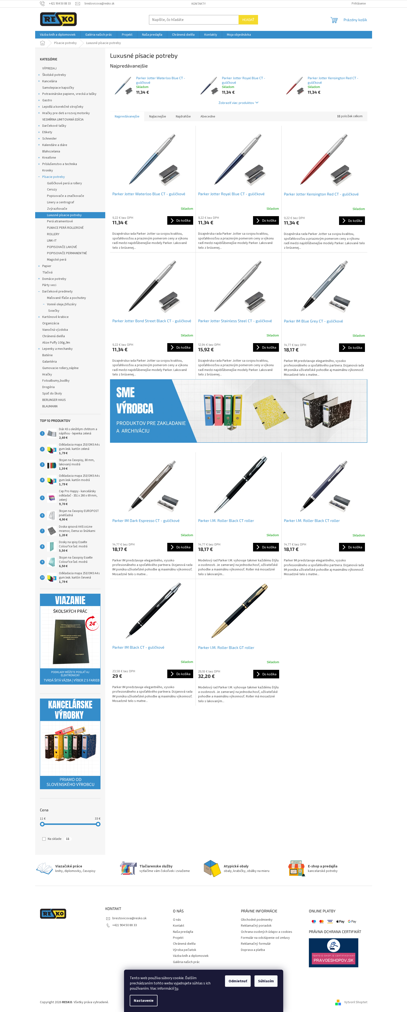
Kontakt (178, 926)
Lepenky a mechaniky (57, 348)
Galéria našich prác (186, 962)
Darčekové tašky (54, 125)
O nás (177, 920)
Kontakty (199, 4)
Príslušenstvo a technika (59, 164)
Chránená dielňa (53, 336)
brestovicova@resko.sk (129, 918)
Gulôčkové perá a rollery (64, 183)
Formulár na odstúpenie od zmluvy (265, 938)
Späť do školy (52, 393)
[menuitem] (57, 35)
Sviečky (53, 310)
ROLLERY (53, 234)
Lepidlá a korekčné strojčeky (62, 106)
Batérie (47, 355)
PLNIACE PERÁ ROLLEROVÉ (65, 227)
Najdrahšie (183, 116)
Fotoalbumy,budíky (56, 380)
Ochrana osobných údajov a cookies (266, 932)
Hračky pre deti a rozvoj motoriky (66, 113)
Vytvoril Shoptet (355, 1002)
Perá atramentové (60, 221)
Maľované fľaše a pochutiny (66, 298)
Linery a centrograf (60, 202)
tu (176, 988)
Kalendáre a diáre (54, 145)
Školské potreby (54, 75)
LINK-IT (52, 240)
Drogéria (48, 387)
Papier (46, 266)
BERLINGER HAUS (54, 400)
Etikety (47, 132)
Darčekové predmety (57, 291)
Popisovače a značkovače (65, 196)
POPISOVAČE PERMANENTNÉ (67, 253)
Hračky (47, 374)
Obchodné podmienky (257, 920)
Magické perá (56, 259)
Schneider (49, 138)
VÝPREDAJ (49, 68)
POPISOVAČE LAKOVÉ (62, 247)
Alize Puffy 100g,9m (56, 342)
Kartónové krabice (55, 317)
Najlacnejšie (157, 116)
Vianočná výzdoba (55, 329)
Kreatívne (49, 157)
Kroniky (47, 170)
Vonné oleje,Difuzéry (62, 304)
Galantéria (49, 361)
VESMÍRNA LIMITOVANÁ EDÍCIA (63, 119)
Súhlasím (266, 981)
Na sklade (58, 839)
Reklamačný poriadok (256, 926)
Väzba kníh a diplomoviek (191, 956)
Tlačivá (47, 272)
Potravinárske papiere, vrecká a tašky (69, 94)
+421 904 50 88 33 (124, 925)
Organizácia (50, 323)
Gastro (47, 100)
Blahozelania (51, 151)
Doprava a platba (253, 950)
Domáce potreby (54, 279)
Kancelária (49, 81)
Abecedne (208, 116)
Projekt (178, 938)
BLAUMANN (49, 406)
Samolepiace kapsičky (58, 87)
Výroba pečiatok (184, 950)
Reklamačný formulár (256, 944)
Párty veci (49, 285)
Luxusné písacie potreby (64, 215)
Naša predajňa (183, 932)
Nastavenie (143, 1000)
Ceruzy (52, 189)
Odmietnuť (238, 981)
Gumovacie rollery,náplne (60, 368)
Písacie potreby (53, 177)
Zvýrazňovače (57, 208)
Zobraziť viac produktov (236, 103)
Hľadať (248, 20)
